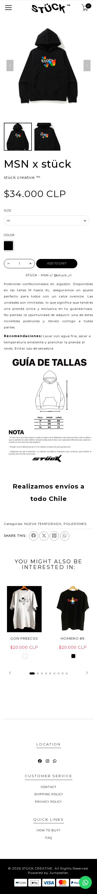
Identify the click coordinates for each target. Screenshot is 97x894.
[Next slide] (87, 65)
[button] (9, 672)
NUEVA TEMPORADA (43, 524)
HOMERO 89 (73, 638)
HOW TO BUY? (49, 830)
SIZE (7, 210)
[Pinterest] (54, 536)
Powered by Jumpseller (48, 873)
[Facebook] (33, 536)
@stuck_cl (63, 275)
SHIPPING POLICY (48, 794)
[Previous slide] (9, 65)
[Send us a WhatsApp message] (85, 882)
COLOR (9, 235)
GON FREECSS (24, 638)
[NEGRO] (8, 245)
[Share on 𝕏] (44, 536)
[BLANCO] (25, 656)
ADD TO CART (56, 263)
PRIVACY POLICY (48, 801)
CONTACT (48, 787)
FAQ (48, 838)
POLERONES (75, 524)
